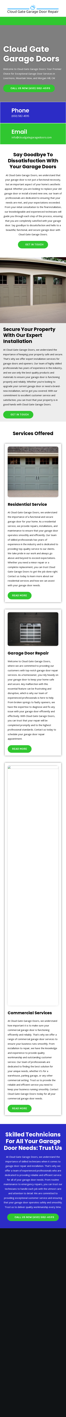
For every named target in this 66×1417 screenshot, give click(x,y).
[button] (32, 21)
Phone (20, 110)
